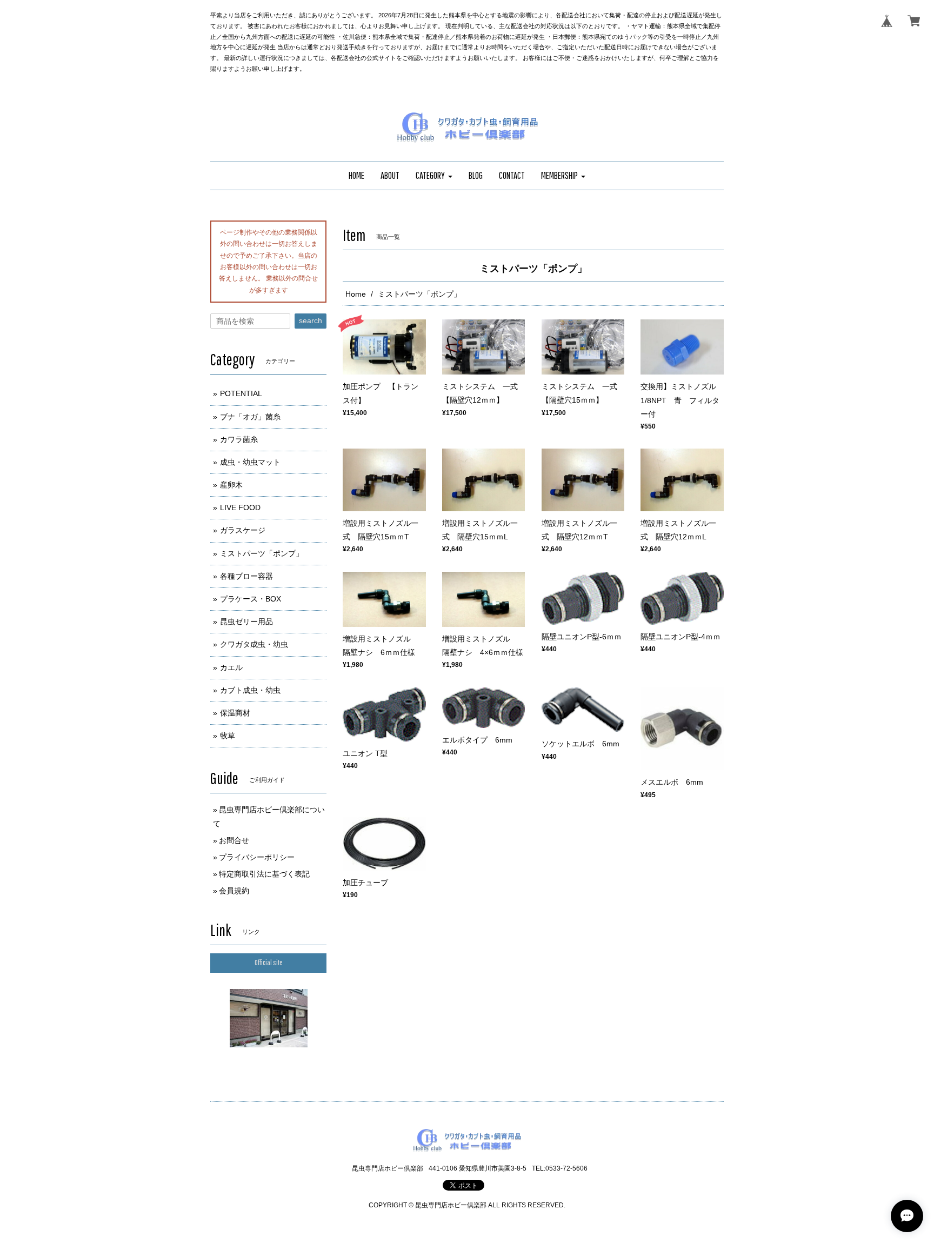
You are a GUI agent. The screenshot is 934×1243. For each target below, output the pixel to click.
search (310, 320)
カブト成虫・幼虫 (250, 690)
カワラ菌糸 (239, 439)
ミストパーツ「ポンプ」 (261, 553)
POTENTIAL (241, 393)
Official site (269, 962)
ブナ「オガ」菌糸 (250, 416)
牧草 (227, 735)
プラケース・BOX (250, 598)
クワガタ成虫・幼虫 (254, 644)
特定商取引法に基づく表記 (264, 874)
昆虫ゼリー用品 (246, 621)
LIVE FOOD (240, 507)
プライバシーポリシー (257, 857)
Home (355, 294)
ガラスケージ (242, 530)
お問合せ (234, 840)
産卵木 (231, 484)
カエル (231, 667)
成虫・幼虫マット (250, 462)
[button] (434, 176)
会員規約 (234, 890)
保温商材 (235, 713)
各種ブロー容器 (246, 576)
